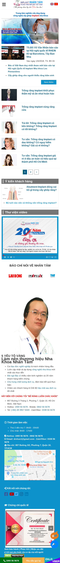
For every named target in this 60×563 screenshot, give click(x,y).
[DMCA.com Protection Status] (14, 555)
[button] (4, 4)
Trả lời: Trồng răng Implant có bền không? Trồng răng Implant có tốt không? (39, 126)
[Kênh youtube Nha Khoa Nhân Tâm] (30, 237)
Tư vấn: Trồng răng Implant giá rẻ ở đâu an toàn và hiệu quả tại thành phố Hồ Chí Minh (39, 158)
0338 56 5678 (48, 410)
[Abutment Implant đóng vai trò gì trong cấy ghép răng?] (13, 192)
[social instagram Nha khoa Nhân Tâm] (22, 494)
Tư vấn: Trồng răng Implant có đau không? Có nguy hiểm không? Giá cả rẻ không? (38, 142)
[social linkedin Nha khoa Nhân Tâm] (27, 494)
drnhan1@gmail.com (24, 439)
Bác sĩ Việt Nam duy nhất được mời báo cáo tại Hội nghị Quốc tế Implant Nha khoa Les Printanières (31, 68)
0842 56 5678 (43, 407)
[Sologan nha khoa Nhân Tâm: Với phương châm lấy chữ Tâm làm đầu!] (30, 14)
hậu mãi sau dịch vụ (47, 388)
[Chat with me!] (54, 538)
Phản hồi (24, 549)
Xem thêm (48, 82)
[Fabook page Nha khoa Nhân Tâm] (6, 494)
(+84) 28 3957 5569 (20, 410)
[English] (52, 4)
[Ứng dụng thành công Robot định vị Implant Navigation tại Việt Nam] (30, 31)
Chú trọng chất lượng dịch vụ (20, 382)
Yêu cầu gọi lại (33, 560)
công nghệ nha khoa (41, 369)
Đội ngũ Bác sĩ (14, 375)
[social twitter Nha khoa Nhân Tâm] (17, 494)
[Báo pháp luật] (35, 276)
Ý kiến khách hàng (18, 181)
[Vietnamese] (56, 4)
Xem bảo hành (11, 549)
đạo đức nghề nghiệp (21, 366)
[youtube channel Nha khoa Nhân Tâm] (12, 494)
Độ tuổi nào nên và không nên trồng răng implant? (31, 203)
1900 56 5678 (21, 407)
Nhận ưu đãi (37, 549)
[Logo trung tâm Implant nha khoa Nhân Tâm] (28, 8)
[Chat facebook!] (54, 546)
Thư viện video (16, 212)
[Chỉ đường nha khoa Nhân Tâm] (30, 465)
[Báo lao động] (15, 276)
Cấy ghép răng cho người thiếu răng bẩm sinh (31, 75)
